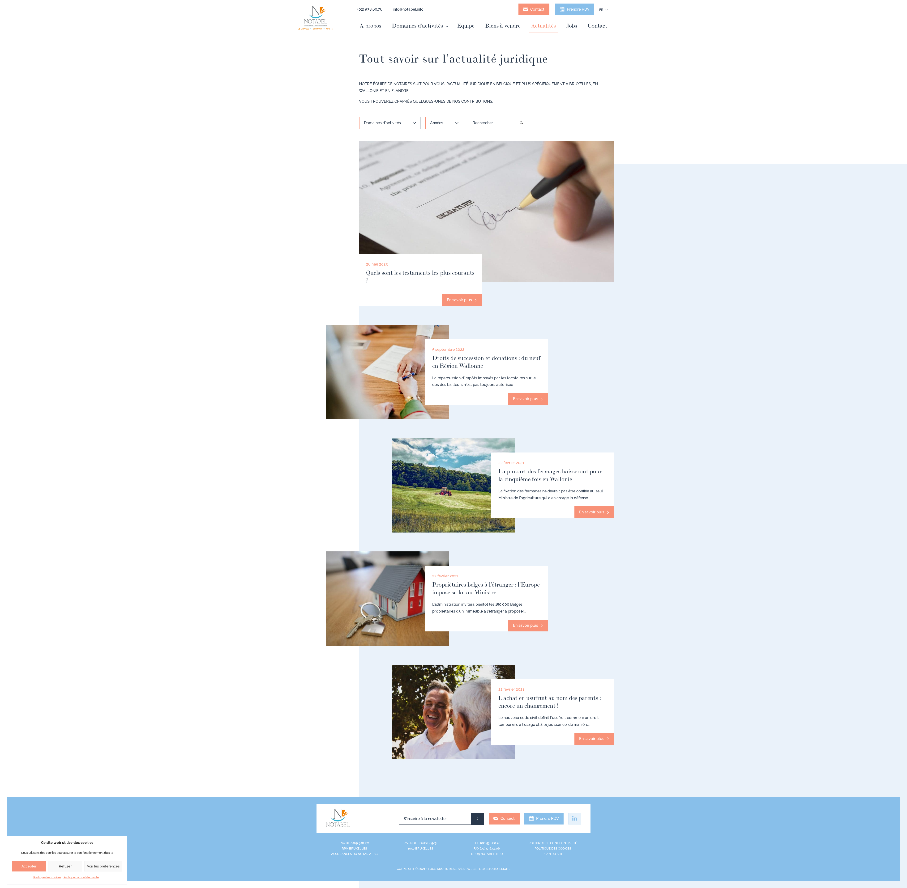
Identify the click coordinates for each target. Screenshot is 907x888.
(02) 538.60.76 (369, 9)
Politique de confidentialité (81, 877)
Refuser (65, 866)
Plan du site (553, 854)
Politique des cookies (47, 877)
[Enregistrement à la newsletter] (477, 819)
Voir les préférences (103, 866)
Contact (537, 9)
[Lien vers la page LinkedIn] (574, 819)
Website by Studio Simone (488, 869)
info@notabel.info (408, 9)
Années (436, 123)
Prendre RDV (578, 9)
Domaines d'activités (382, 123)
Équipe (466, 25)
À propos (370, 25)
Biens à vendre (503, 25)
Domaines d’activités (417, 25)
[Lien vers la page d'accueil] (315, 18)
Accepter (28, 866)
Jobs (571, 25)
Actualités (543, 25)
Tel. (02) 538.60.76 (486, 843)
